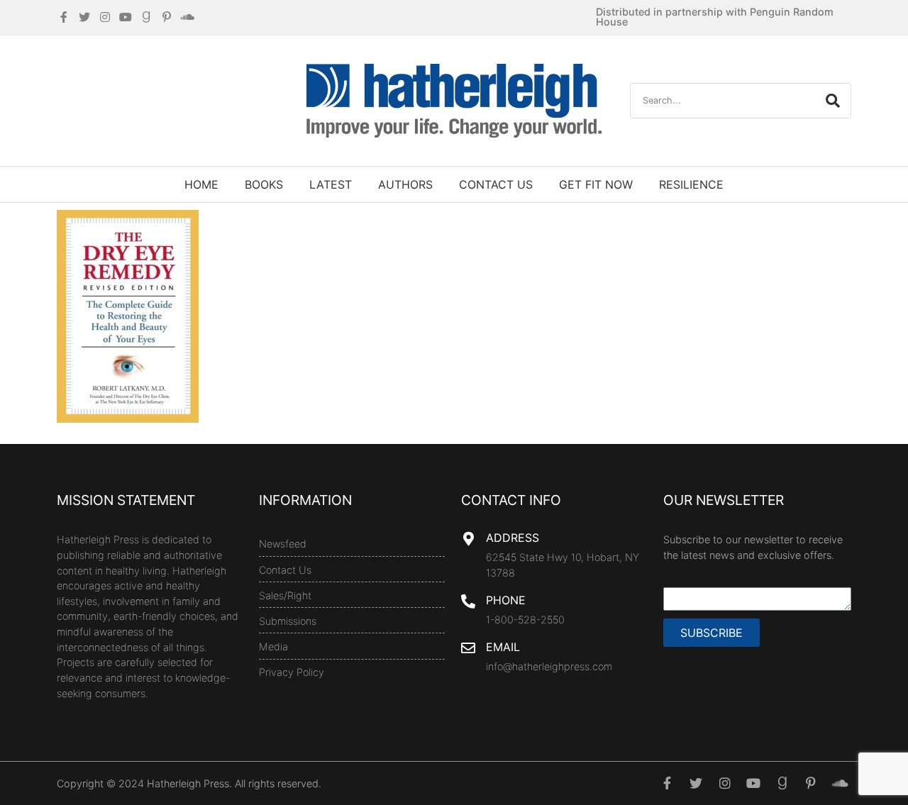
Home (201, 184)
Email (503, 647)
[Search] (833, 101)
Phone (506, 600)
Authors (405, 184)
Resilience (691, 184)
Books (264, 184)
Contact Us (496, 184)
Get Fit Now (596, 184)
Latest (330, 184)
